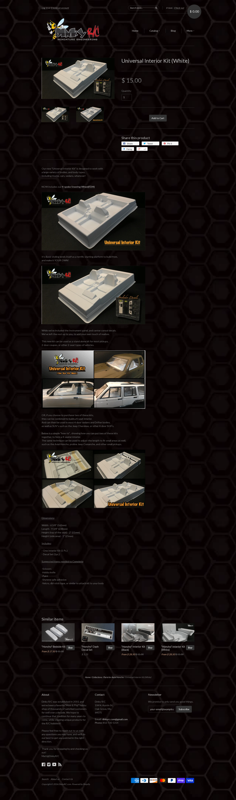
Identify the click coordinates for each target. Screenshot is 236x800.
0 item (169, 8)
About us (55, 779)
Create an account (60, 8)
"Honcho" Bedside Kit (53, 646)
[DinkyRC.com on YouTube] (54, 764)
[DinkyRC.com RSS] (60, 764)
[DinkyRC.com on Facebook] (43, 764)
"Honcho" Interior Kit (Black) (133, 648)
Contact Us (67, 779)
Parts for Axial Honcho (113, 677)
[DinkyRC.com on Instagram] (49, 764)
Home (135, 30)
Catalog (153, 30)
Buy (70, 647)
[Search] (156, 8)
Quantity (126, 91)
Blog (173, 30)
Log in (45, 8)
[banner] (73, 29)
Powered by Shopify (81, 784)
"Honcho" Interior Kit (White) (173, 648)
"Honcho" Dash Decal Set (90, 648)
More (190, 30)
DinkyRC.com (64, 784)
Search (45, 779)
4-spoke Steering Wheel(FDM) (78, 186)
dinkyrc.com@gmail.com (115, 719)
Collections (97, 677)
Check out (179, 8)
